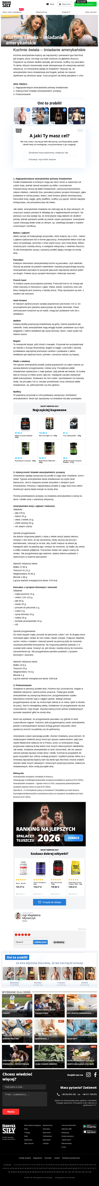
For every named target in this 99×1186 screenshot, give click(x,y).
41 (8, 1168)
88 (33, 1172)
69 (76, 1168)
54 (40, 1168)
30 (75, 1165)
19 (49, 1165)
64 (64, 1168)
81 (16, 1172)
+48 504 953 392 (68, 1094)
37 (92, 1165)
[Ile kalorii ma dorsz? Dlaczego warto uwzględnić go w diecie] (82, 1056)
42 (11, 1168)
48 (25, 1168)
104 (76, 1172)
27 (68, 1165)
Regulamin (37, 1158)
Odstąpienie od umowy (65, 1177)
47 (23, 1168)
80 (14, 1172)
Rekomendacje (67, 1143)
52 (35, 1168)
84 (23, 1172)
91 (40, 1172)
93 (45, 1172)
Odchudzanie (47, 1136)
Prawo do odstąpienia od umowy (38, 1177)
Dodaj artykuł (25, 1158)
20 (51, 1165)
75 (91, 1168)
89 (35, 1172)
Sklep (26, 1129)
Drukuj (60, 942)
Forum (64, 1147)
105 (79, 1172)
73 (86, 1168)
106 (82, 1172)
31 (78, 1165)
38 (95, 1165)
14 (37, 1165)
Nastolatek (47, 1140)
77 (95, 1168)
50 (30, 1168)
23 (58, 1165)
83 (21, 1172)
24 (61, 1165)
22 (56, 1165)
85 (26, 1172)
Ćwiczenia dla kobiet (69, 1125)
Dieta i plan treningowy (12, 11)
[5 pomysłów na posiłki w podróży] (17, 1005)
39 (4, 1168)
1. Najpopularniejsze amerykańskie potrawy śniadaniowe (40, 87)
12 (32, 1165)
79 (11, 1172)
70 (78, 1168)
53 (37, 1168)
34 (85, 1165)
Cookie (57, 1158)
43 (13, 1168)
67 (71, 1168)
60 (54, 1168)
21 (54, 1165)
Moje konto (47, 1133)
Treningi (27, 1133)
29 (73, 1165)
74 (88, 1168)
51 (33, 1168)
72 (83, 1168)
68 (74, 1168)
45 (18, 1168)
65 (66, 1168)
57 (47, 1168)
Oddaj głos (40, 942)
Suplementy (28, 1140)
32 (80, 1165)
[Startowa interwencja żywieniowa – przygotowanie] (17, 1056)
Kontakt (48, 1158)
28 (70, 1165)
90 (38, 1172)
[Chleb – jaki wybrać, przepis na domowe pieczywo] (17, 1031)
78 (9, 1172)
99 (60, 1172)
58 (49, 1168)
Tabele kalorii (66, 1140)
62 (59, 1168)
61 (57, 1168)
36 (90, 1165)
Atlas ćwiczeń (91, 12)
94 (48, 1172)
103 (72, 1172)
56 (45, 1168)
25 (63, 1165)
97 (55, 1172)
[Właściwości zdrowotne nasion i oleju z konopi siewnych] (49, 1056)
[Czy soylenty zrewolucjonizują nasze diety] (82, 1031)
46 (20, 1168)
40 (6, 1168)
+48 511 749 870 (89, 1094)
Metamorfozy (41, 12)
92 (43, 1172)
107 (86, 1172)
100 (62, 1172)
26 (66, 1165)
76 (93, 1168)
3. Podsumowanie (22, 94)
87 (31, 1172)
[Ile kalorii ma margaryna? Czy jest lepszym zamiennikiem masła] (82, 1005)
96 (52, 1172)
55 (42, 1168)
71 (81, 1168)
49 (28, 1168)
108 (89, 1172)
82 (19, 1172)
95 (50, 1172)
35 (87, 1165)
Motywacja (65, 1133)
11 (29, 1165)
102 (69, 1172)
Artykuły (65, 12)
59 (52, 1168)
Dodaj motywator (68, 1136)
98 (57, 1172)
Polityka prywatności (71, 1158)
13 (34, 1165)
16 (41, 1165)
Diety (26, 1136)
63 (62, 1168)
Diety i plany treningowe (32, 1125)
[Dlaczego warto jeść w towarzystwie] (49, 1005)
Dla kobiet (46, 1129)
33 (83, 1165)
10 (27, 1165)
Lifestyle (46, 1143)
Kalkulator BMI (66, 1129)
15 (39, 1165)
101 (65, 1172)
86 (28, 1172)
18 (46, 1165)
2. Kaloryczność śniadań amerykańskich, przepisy (37, 91)
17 (44, 1165)
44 (16, 1168)
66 (69, 1168)
